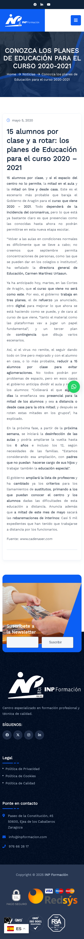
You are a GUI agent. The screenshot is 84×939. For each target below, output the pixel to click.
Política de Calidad (20, 783)
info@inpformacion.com (28, 837)
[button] (74, 387)
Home (11, 74)
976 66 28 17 (19, 846)
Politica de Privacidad (23, 769)
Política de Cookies (21, 776)
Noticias (28, 74)
